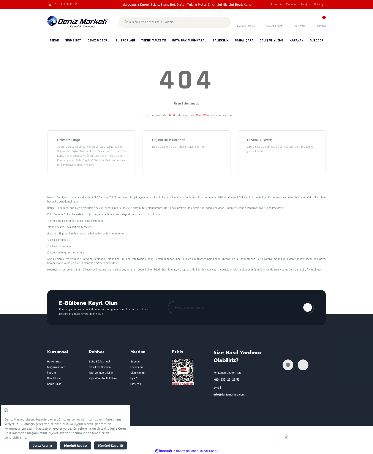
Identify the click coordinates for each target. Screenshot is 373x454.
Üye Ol (134, 378)
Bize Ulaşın (54, 378)
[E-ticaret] (186, 451)
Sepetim (135, 362)
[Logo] (77, 22)
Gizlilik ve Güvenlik (100, 367)
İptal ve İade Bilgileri (101, 373)
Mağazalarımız (56, 367)
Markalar (291, 4)
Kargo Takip (54, 384)
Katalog (319, 4)
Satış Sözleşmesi (99, 362)
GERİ (172, 115)
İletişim (305, 4)
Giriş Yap (135, 384)
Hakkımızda (275, 4)
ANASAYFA (202, 115)
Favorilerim (137, 367)
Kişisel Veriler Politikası (103, 378)
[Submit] (307, 307)
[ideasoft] (163, 451)
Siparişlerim (137, 373)
